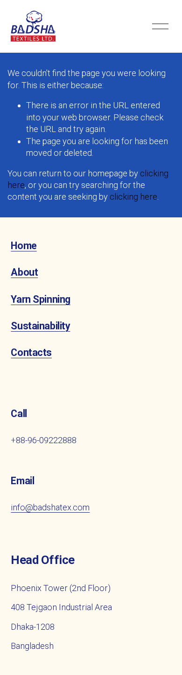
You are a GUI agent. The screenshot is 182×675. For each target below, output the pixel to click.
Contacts (31, 352)
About (24, 272)
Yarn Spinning (40, 299)
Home (23, 245)
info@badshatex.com (50, 507)
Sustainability (40, 326)
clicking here (133, 197)
